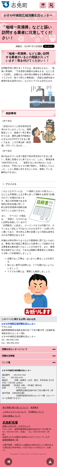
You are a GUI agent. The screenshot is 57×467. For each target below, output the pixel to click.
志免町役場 (10, 422)
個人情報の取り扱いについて (15, 407)
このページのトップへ (50, 461)
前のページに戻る (9, 461)
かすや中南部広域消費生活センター (28, 15)
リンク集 (6, 362)
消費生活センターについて (14, 349)
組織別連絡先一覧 (10, 440)
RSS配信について (36, 412)
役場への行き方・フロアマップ (16, 426)
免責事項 (34, 407)
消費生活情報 (8, 356)
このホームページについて (14, 412)
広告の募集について (11, 416)
